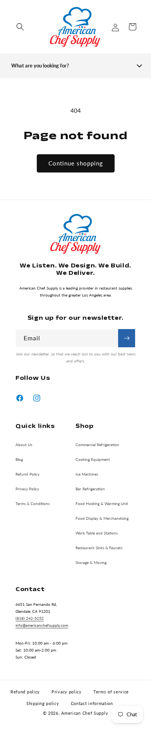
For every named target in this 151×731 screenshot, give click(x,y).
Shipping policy (42, 703)
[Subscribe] (126, 338)
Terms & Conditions (32, 503)
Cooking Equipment (93, 459)
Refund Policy (27, 474)
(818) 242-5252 (29, 618)
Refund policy (25, 691)
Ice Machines (87, 474)
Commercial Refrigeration (97, 444)
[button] (20, 26)
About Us (23, 444)
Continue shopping (75, 163)
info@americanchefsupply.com (41, 625)
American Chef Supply (84, 712)
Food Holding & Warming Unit (102, 503)
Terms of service (111, 691)
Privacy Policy (27, 488)
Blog (19, 459)
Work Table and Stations (97, 533)
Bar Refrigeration (90, 488)
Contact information (92, 703)
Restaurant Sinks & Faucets (99, 547)
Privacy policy (66, 691)
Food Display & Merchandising (102, 518)
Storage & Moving (91, 562)
